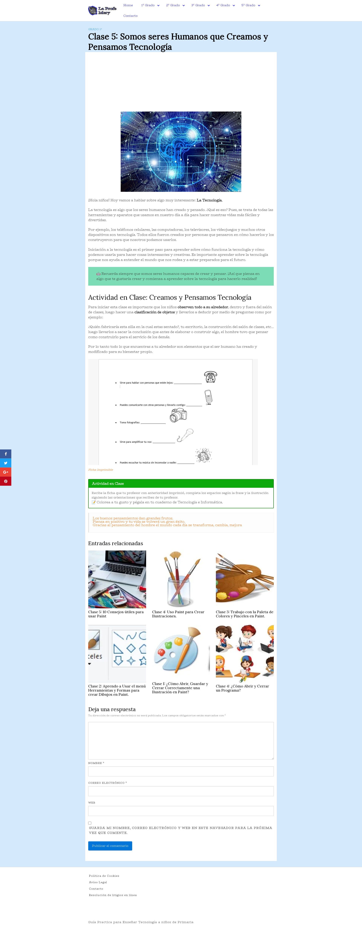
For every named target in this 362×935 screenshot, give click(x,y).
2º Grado (173, 5)
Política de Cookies (104, 876)
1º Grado (148, 5)
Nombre (96, 763)
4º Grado (223, 5)
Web (91, 802)
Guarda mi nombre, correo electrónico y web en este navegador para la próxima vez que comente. (180, 830)
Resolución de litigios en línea (113, 895)
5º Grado (248, 5)
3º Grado (198, 5)
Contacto (130, 15)
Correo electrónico (107, 783)
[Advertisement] (181, 83)
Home (128, 5)
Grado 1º (95, 29)
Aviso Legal (98, 882)
